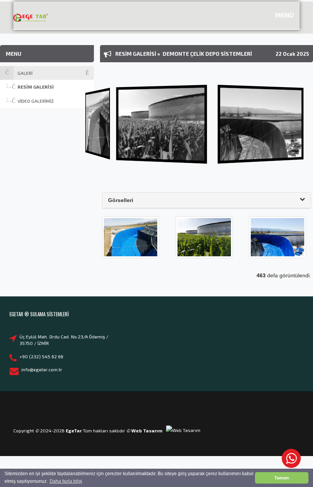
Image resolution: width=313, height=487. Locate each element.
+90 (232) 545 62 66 (41, 356)
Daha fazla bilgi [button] (66, 481)
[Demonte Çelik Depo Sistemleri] (130, 237)
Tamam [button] (281, 478)
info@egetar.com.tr (41, 369)
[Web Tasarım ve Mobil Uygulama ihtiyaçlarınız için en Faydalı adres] (183, 430)
